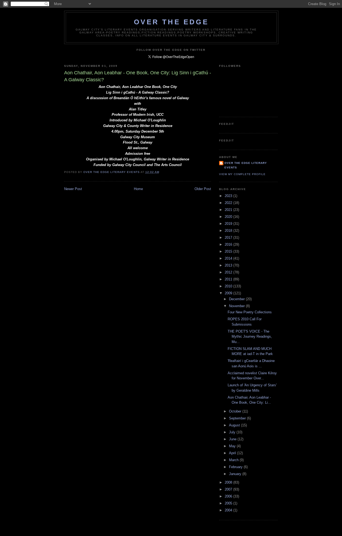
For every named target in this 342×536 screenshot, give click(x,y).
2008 (229, 482)
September (238, 418)
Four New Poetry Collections (250, 312)
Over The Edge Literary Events (245, 165)
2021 (229, 210)
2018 (229, 231)
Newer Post (73, 189)
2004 (229, 510)
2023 (229, 196)
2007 (229, 489)
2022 (229, 203)
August (235, 425)
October (235, 411)
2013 (229, 265)
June (233, 439)
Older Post (203, 189)
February (236, 467)
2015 (229, 251)
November (237, 306)
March (234, 460)
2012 (229, 272)
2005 (229, 503)
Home (138, 189)
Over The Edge (171, 22)
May (233, 446)
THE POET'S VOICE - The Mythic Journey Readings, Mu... (250, 336)
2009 (229, 293)
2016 (229, 244)
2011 (229, 279)
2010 (229, 286)
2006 (229, 496)
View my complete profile (242, 174)
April (233, 453)
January (235, 474)
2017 (229, 238)
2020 (229, 217)
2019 (229, 224)
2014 (229, 258)
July (232, 432)
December (237, 299)
